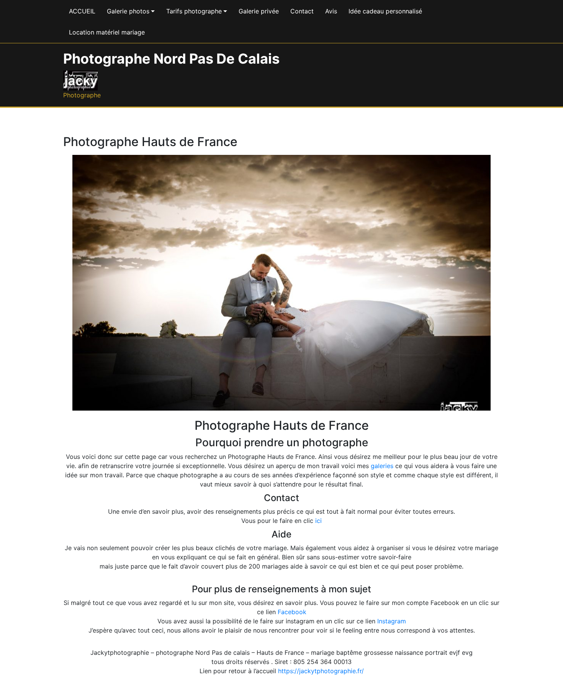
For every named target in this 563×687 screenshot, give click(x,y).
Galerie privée (259, 11)
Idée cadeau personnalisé (385, 11)
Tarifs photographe (194, 11)
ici (318, 520)
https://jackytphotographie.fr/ (321, 671)
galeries (382, 466)
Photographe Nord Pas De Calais (171, 58)
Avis (331, 11)
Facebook (292, 612)
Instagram (391, 621)
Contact (302, 11)
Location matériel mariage (107, 32)
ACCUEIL (82, 11)
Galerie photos (128, 11)
